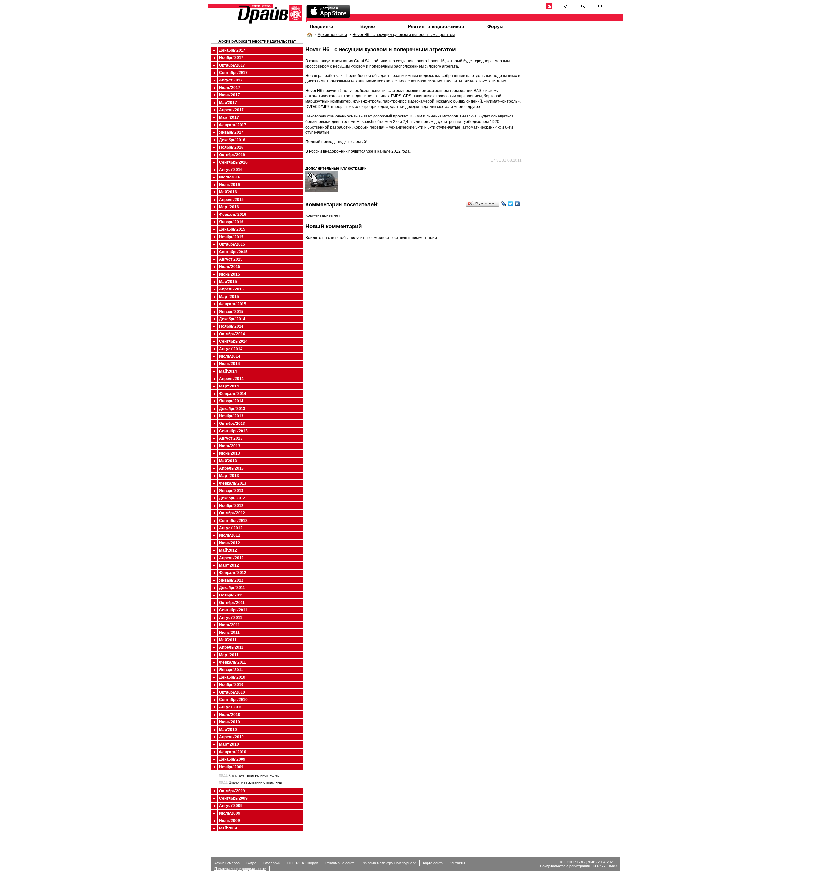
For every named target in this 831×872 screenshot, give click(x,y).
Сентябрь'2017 (233, 72)
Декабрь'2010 (232, 677)
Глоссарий (271, 863)
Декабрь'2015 (232, 229)
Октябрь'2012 (232, 513)
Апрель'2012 (231, 558)
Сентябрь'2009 (233, 798)
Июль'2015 (229, 266)
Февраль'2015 (232, 304)
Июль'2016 (229, 177)
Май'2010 (228, 729)
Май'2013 (228, 461)
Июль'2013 (229, 446)
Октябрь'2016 (232, 155)
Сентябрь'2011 (233, 610)
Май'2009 (228, 828)
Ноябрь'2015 (231, 237)
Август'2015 (230, 259)
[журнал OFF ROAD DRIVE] (269, 23)
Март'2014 (229, 386)
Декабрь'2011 (232, 587)
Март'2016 (229, 207)
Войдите (313, 237)
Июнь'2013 (229, 453)
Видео (367, 26)
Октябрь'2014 (232, 334)
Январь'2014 (231, 401)
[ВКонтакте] (517, 204)
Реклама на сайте (340, 863)
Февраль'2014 (232, 393)
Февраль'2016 (232, 214)
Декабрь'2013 (232, 408)
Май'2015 (228, 281)
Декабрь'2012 (232, 498)
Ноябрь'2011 (231, 595)
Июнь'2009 (229, 820)
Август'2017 (230, 80)
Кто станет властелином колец (249, 775)
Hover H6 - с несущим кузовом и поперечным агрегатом (404, 34)
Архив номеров (227, 863)
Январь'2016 (231, 222)
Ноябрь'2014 (231, 326)
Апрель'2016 (231, 199)
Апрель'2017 (231, 110)
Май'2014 (228, 371)
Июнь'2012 (229, 543)
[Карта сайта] (566, 8)
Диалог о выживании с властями (250, 782)
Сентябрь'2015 (233, 252)
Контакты (457, 863)
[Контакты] (600, 8)
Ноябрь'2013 (231, 416)
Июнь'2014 (229, 364)
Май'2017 (228, 102)
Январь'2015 (231, 311)
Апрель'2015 (231, 289)
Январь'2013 (231, 490)
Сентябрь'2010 (233, 699)
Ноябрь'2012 (231, 505)
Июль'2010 (229, 714)
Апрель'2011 (231, 647)
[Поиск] (583, 8)
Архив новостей (332, 34)
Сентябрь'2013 (233, 431)
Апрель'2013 (231, 468)
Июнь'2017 (229, 95)
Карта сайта (433, 863)
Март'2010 (229, 744)
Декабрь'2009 (232, 759)
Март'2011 (229, 655)
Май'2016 (228, 192)
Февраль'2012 (232, 573)
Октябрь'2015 (232, 244)
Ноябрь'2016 (231, 147)
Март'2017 (229, 117)
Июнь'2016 (229, 184)
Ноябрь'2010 (231, 684)
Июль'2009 (229, 813)
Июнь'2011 (229, 632)
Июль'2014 (229, 356)
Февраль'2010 (232, 752)
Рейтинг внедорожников (436, 26)
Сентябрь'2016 (233, 162)
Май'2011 (228, 640)
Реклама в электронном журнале (389, 863)
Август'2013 (230, 438)
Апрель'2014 (231, 378)
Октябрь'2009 (232, 791)
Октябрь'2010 (232, 692)
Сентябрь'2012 (233, 520)
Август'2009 (230, 806)
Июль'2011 (229, 625)
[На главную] (549, 8)
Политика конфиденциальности (240, 869)
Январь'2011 (231, 670)
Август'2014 (230, 349)
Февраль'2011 (232, 662)
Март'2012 (229, 565)
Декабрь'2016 (232, 140)
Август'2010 (230, 707)
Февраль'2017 (232, 125)
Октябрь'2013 (232, 423)
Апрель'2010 (231, 737)
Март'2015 (229, 296)
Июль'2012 (229, 535)
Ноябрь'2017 (231, 57)
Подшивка (321, 26)
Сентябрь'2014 (233, 341)
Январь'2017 (231, 132)
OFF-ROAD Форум (302, 863)
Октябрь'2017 (232, 65)
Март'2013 (229, 475)
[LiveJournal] (503, 204)
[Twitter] (510, 204)
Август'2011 (230, 617)
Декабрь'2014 (232, 319)
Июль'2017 (229, 87)
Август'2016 (230, 169)
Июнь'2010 (229, 722)
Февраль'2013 (232, 483)
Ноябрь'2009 (231, 767)
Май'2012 (228, 550)
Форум (495, 26)
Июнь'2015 (229, 274)
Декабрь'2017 (232, 50)
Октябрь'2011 (232, 602)
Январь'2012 (231, 580)
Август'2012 (230, 528)
